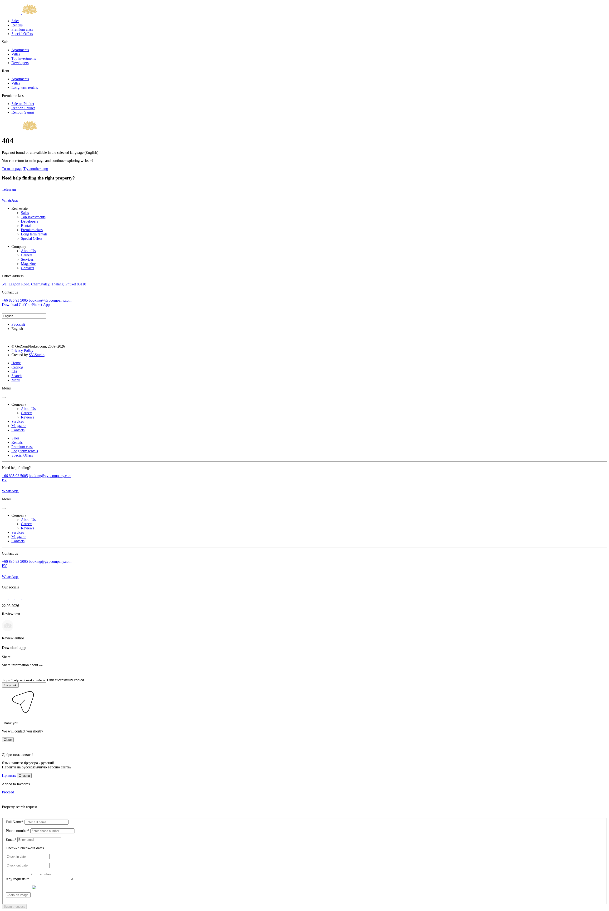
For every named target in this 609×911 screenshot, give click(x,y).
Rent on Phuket (23, 108)
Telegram (9, 189)
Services (27, 259)
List (14, 371)
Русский (18, 324)
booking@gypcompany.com (50, 300)
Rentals (17, 25)
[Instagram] (5, 311)
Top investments (23, 58)
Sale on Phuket (22, 104)
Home (16, 363)
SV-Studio (36, 355)
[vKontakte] (18, 311)
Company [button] (18, 404)
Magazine (28, 264)
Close (8, 740)
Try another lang (35, 169)
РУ (4, 480)
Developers (20, 63)
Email (11, 839)
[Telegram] (12, 311)
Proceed (8, 792)
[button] (5, 715)
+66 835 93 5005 (15, 300)
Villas (15, 54)
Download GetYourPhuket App (26, 305)
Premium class (22, 29)
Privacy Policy (22, 350)
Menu (15, 380)
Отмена (24, 775)
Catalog (17, 367)
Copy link (10, 685)
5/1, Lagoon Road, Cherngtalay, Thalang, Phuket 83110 (44, 284)
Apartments (20, 50)
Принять (9, 775)
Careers (26, 255)
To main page (12, 169)
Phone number (17, 831)
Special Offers (22, 34)
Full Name (15, 822)
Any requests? (17, 879)
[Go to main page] (19, 13)
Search (16, 376)
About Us (28, 251)
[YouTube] (25, 311)
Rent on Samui (22, 112)
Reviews (27, 417)
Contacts (27, 268)
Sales (15, 21)
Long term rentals (24, 87)
